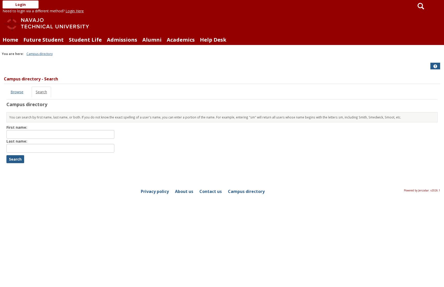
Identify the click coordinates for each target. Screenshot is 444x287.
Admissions (122, 39)
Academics (181, 39)
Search (41, 91)
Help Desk (213, 39)
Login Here (75, 10)
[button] (435, 66)
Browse (17, 91)
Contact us (210, 191)
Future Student (43, 39)
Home (10, 39)
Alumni (152, 39)
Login (20, 4)
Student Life (85, 39)
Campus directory (39, 54)
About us (184, 191)
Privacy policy (155, 191)
